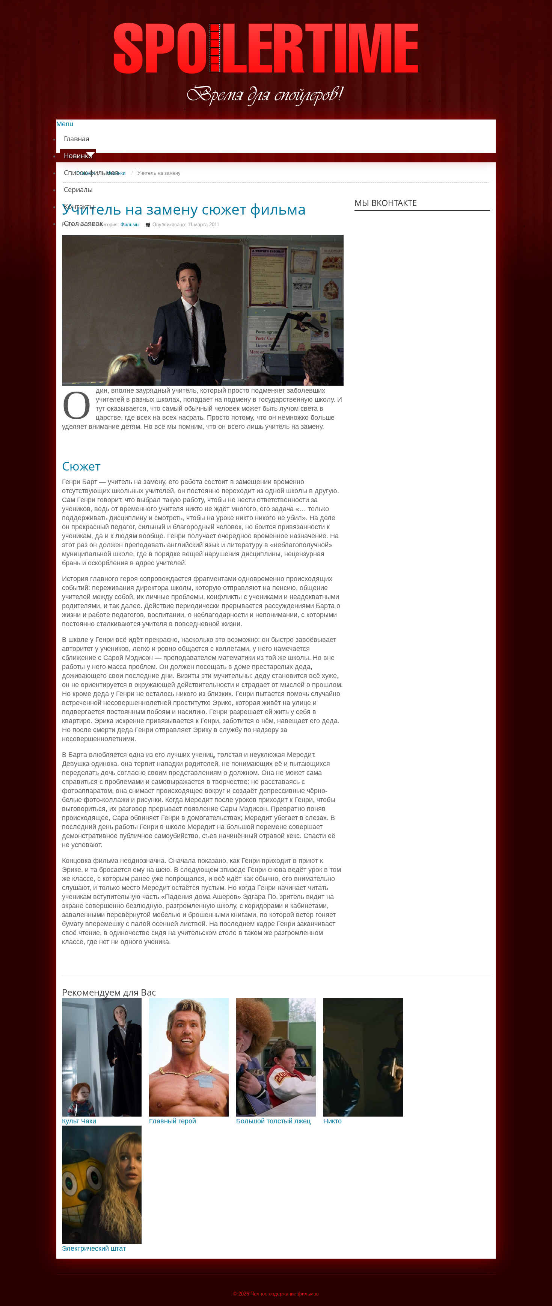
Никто (332, 1121)
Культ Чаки (79, 1121)
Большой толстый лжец (273, 1121)
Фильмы (130, 224)
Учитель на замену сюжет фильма (184, 209)
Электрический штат (94, 1248)
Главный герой (172, 1121)
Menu (64, 124)
